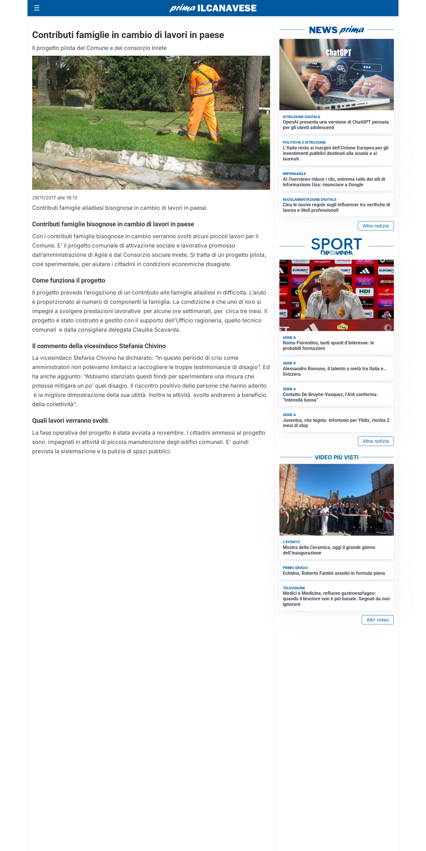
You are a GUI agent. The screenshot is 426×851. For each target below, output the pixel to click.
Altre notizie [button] (376, 226)
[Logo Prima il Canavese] (213, 8)
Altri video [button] (378, 620)
